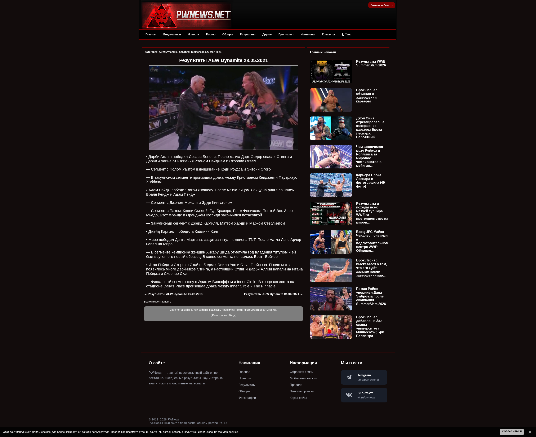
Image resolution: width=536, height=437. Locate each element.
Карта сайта (298, 398)
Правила (296, 385)
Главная (151, 34)
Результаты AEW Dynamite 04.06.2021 (271, 294)
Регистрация (219, 315)
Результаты (247, 34)
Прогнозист (286, 34)
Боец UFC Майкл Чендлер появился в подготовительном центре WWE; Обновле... (372, 241)
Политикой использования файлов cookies (211, 431)
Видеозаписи (172, 34)
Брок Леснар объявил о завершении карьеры (367, 95)
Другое (267, 34)
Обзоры (227, 34)
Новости (193, 34)
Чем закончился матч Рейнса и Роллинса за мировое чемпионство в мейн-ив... (369, 156)
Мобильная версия (303, 378)
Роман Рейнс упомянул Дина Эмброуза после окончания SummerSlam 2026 (371, 296)
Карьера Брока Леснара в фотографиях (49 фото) (370, 180)
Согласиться (512, 431)
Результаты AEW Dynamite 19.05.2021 (175, 294)
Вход (232, 315)
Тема (348, 34)
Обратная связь (301, 372)
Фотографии (247, 398)
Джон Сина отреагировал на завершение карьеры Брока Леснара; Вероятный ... (370, 127)
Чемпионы (308, 34)
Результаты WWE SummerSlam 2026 (371, 63)
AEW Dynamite (168, 51)
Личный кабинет (381, 5)
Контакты (328, 34)
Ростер (210, 34)
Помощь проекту (302, 391)
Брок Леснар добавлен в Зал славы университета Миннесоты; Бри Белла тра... (370, 326)
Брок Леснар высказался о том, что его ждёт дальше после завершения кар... (371, 268)
